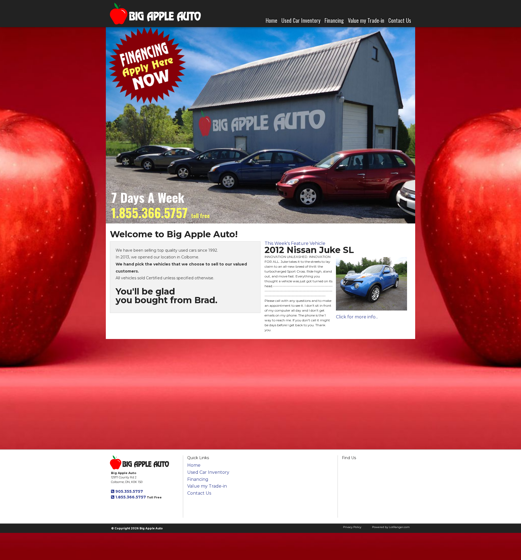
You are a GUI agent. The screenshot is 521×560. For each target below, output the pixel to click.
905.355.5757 (128, 491)
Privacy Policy (352, 527)
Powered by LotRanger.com (391, 527)
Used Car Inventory (300, 20)
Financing (334, 20)
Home (271, 20)
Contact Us (399, 20)
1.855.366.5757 (130, 497)
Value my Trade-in (366, 20)
